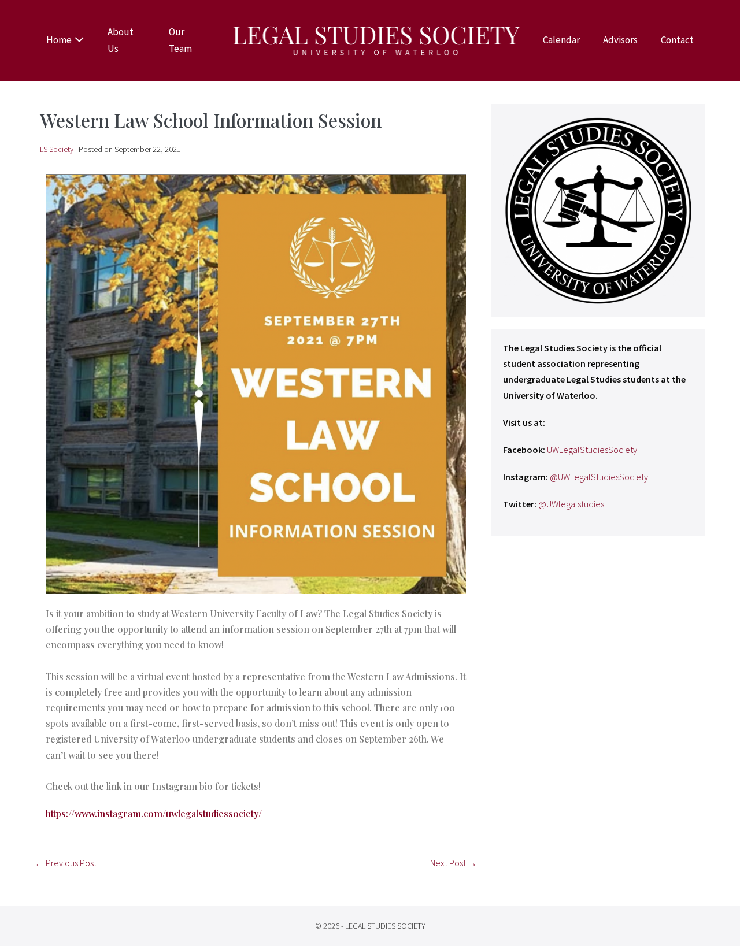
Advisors (620, 40)
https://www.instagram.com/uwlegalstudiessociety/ (154, 813)
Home (59, 40)
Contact (677, 40)
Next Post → (453, 863)
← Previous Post (66, 863)
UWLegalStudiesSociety (592, 449)
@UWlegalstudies (571, 504)
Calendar (561, 40)
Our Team (180, 40)
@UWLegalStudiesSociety (599, 477)
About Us (121, 40)
